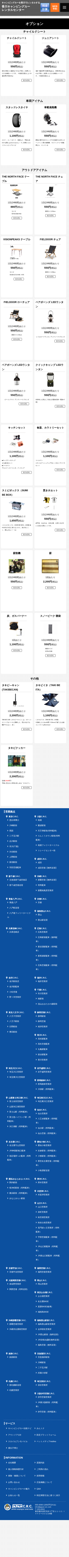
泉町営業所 (43, 1212)
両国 (11, 831)
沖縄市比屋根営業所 (18, 1329)
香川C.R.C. (42, 1035)
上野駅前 (13, 857)
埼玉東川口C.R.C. (45, 1098)
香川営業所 (43, 1060)
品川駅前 (13, 841)
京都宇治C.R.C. (15, 1268)
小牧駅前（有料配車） (47, 1156)
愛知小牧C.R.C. (44, 1142)
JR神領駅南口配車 (17, 1151)
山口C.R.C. (42, 1203)
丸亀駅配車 (43, 1049)
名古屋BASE (43, 1301)
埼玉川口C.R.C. (15, 1068)
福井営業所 (43, 981)
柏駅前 (41, 999)
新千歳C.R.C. (14, 876)
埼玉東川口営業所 (17, 1077)
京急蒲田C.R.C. (44, 1353)
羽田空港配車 (15, 867)
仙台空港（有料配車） (47, 1133)
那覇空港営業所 (16, 1324)
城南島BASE (43, 1312)
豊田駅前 (13, 1032)
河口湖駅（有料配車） (19, 1126)
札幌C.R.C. (13, 1381)
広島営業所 (43, 932)
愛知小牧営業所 (44, 1145)
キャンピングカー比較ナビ (19, 1428)
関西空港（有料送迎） (19, 1289)
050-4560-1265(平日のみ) (45, 1505)
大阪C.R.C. (42, 816)
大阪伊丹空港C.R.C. (46, 1393)
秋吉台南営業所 (44, 1222)
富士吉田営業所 (16, 1101)
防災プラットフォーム (46, 1435)
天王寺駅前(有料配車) (47, 831)
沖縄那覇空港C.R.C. (17, 1320)
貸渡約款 (40, 1463)
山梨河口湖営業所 (17, 1107)
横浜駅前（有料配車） (19, 1193)
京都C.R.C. (42, 899)
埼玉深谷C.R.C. (44, 1381)
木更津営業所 (44, 1195)
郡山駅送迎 (43, 920)
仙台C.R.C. (42, 1110)
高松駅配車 (43, 1039)
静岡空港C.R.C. (44, 1012)
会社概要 (12, 1463)
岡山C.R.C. (42, 1280)
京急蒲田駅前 (44, 1357)
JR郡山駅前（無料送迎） (49, 1334)
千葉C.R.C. (42, 990)
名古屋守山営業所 (17, 1145)
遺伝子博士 (13, 1448)
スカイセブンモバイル (18, 1441)
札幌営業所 (14, 1390)
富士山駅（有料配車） (19, 1112)
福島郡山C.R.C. (44, 911)
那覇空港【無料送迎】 (47, 880)
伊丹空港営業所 (44, 1397)
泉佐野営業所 (15, 1284)
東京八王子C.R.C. (16, 1012)
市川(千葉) (14, 846)
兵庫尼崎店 (14, 932)
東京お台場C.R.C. (45, 1292)
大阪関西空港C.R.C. (17, 1280)
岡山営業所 (43, 1284)
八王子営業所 (15, 1016)
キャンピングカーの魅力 (19, 1489)
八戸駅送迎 (14, 908)
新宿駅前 (13, 862)
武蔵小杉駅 (43, 1373)
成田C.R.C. (42, 859)
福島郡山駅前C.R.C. (46, 1320)
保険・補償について (17, 1476)
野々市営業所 (15, 997)
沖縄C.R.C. (42, 876)
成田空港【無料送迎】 (47, 868)
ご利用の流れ (42, 1469)
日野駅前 (13, 1026)
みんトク (40, 1428)
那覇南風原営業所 (45, 890)
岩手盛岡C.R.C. (44, 1068)
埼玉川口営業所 (16, 1072)
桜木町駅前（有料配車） (20, 1188)
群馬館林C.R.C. (44, 1080)
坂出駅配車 (43, 1054)
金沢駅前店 (14, 981)
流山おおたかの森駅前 (47, 1004)
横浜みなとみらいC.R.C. (19, 1179)
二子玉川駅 (14, 836)
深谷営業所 (43, 1385)
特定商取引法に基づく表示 (48, 1495)
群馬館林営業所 (44, 1084)
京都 (40, 902)
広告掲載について (44, 1482)
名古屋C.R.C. (14, 1142)
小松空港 (13, 992)
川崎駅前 (13, 825)
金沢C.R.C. (13, 978)
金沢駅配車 (14, 986)
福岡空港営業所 (44, 1272)
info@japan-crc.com (43, 1507)
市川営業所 (43, 993)
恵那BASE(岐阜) (45, 1306)
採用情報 (40, 1476)
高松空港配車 (44, 1044)
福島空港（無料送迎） (47, 1345)
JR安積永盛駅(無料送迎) (48, 1340)
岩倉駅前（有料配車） (47, 1151)
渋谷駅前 (13, 852)
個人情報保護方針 (16, 1469)
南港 (40, 820)
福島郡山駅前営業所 (46, 1324)
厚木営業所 (43, 1182)
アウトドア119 (14, 1435)
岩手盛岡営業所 (44, 1072)
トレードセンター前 (46, 850)
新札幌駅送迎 (15, 1385)
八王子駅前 (14, 1021)
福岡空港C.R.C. (44, 1268)
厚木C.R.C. (42, 1179)
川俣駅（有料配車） (46, 1089)
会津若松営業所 (44, 1329)
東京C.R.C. (13, 816)
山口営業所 (43, 1207)
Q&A (39, 1489)
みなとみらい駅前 (17, 1198)
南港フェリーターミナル (48, 845)
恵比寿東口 (14, 820)
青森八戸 (13, 902)
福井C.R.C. (42, 978)
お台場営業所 (44, 1296)
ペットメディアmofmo (46, 1441)
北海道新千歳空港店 (18, 880)
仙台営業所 (43, 1113)
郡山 (40, 915)
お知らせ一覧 (14, 1495)
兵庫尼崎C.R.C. (15, 928)
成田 (40, 862)
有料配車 (42, 885)
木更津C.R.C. (43, 1191)
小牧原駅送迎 (44, 1170)
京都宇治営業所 (16, 1272)
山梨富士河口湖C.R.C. (18, 1098)
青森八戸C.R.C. (15, 899)
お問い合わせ (14, 1482)
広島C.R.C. (42, 928)
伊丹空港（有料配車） (47, 1412)
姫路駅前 (13, 1357)
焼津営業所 (43, 1026)
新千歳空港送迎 (16, 885)
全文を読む (26, 80)
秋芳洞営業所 (44, 1217)
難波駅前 (42, 825)
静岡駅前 (42, 1016)
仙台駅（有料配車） (46, 1128)
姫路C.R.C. (13, 1353)
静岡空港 (42, 1021)
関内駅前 (13, 1182)
